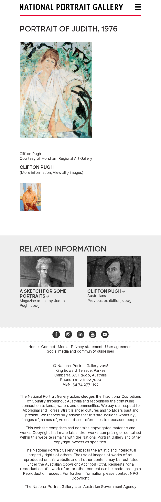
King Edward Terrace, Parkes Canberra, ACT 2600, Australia (80, 372)
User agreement (119, 347)
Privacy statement (86, 347)
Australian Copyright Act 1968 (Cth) (75, 464)
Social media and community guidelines (80, 351)
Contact (48, 347)
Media (63, 347)
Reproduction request (42, 473)
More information (36, 172)
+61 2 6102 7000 (86, 379)
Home (33, 347)
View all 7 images (67, 172)
